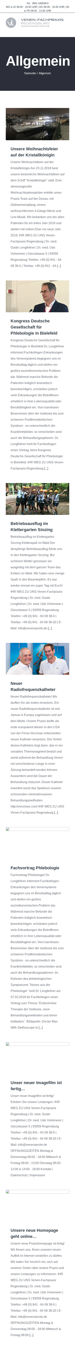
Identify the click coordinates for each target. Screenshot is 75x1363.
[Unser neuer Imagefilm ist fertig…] (37, 1058)
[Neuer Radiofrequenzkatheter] (37, 659)
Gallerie (43, 124)
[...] (59, 265)
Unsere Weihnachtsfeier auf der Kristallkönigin (32, 124)
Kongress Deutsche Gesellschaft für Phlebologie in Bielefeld (32, 296)
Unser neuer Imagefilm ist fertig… (32, 1058)
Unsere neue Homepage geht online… (32, 1205)
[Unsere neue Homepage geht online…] (37, 1206)
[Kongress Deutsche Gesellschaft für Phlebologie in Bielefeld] (37, 296)
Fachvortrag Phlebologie (32, 843)
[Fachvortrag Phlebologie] (37, 843)
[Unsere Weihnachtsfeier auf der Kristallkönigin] (37, 124)
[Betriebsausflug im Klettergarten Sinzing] (37, 499)
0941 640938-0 (40, 3)
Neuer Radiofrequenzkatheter (32, 659)
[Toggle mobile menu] (67, 31)
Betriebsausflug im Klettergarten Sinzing (32, 499)
